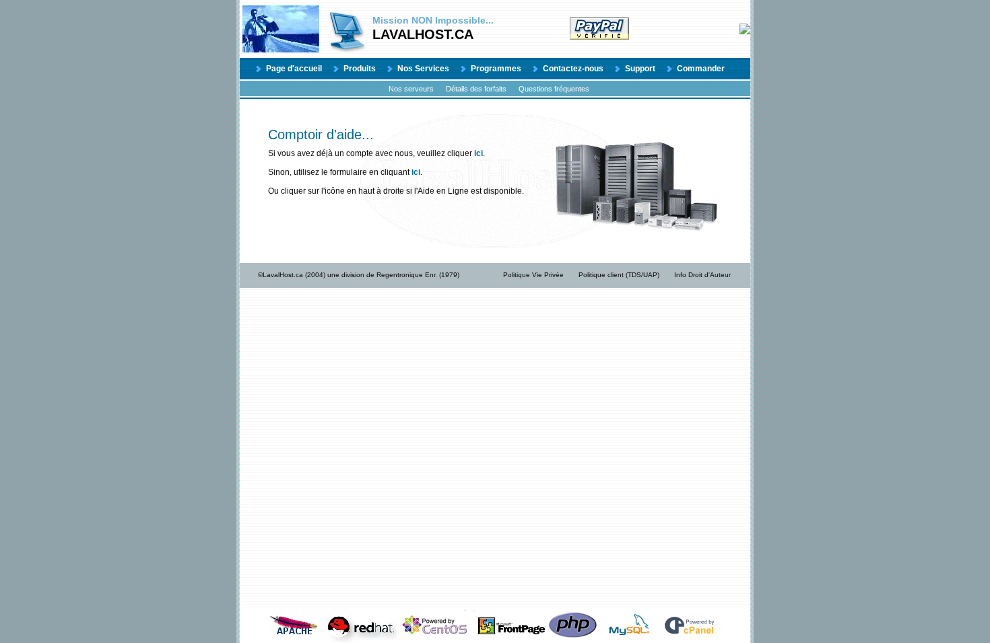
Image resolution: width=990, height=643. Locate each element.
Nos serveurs (411, 89)
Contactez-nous (573, 68)
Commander (701, 68)
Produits (359, 68)
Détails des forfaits (476, 89)
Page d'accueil (294, 68)
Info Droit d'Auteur (702, 274)
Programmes (496, 68)
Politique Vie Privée (533, 274)
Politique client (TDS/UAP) (619, 274)
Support (640, 68)
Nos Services (423, 68)
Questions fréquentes (554, 89)
